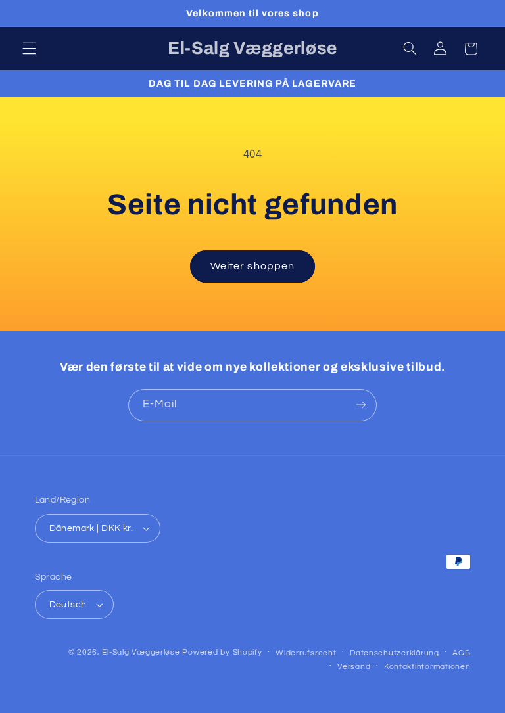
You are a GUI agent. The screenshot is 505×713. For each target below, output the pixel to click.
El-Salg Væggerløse (141, 652)
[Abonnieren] (361, 405)
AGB (461, 652)
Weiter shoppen (252, 266)
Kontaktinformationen (427, 666)
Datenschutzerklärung (394, 652)
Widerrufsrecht (306, 652)
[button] (29, 49)
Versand (353, 666)
